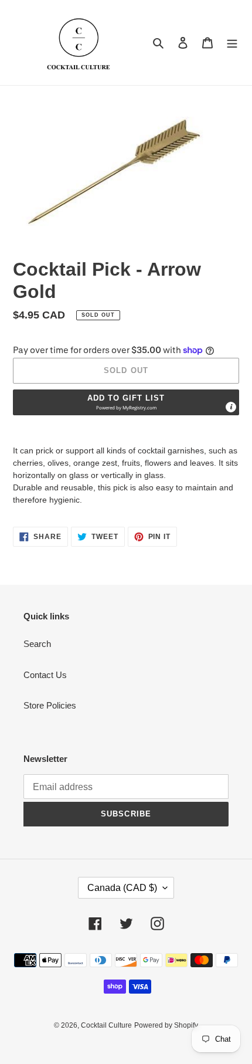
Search (37, 644)
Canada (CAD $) (122, 888)
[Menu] (232, 42)
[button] (126, 402)
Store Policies (49, 705)
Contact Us (45, 675)
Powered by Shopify (166, 1025)
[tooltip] (231, 407)
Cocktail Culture (106, 1025)
